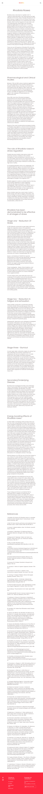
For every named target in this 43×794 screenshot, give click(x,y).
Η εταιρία (10, 783)
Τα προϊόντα (10, 781)
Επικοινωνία (10, 788)
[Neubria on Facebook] (3, 777)
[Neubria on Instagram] (3, 780)
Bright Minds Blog (11, 786)
